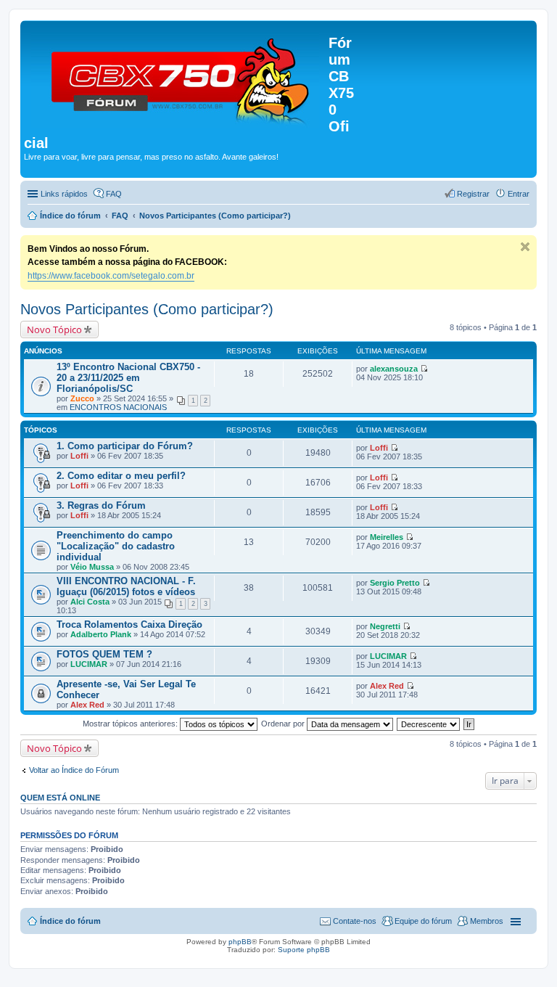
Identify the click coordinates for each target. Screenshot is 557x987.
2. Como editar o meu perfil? (121, 475)
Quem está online (60, 797)
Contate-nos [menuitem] (354, 921)
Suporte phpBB (304, 950)
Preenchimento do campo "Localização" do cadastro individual (116, 546)
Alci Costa (90, 601)
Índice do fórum (70, 921)
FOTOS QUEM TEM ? (104, 654)
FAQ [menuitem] (114, 193)
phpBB (240, 942)
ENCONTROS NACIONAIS (118, 407)
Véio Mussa (92, 566)
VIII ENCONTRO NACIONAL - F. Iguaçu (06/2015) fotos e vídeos (126, 586)
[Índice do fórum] (176, 76)
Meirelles (386, 537)
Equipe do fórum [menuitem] (423, 921)
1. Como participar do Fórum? (125, 446)
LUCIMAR (88, 664)
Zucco (82, 398)
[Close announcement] (525, 246)
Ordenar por (284, 723)
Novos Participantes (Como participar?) (146, 309)
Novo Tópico (54, 329)
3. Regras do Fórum (101, 505)
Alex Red (87, 704)
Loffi (79, 455)
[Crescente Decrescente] (429, 723)
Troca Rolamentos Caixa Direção (129, 624)
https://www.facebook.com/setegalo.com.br (111, 276)
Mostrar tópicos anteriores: (131, 723)
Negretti (385, 626)
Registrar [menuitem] (473, 193)
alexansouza (394, 368)
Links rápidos (64, 193)
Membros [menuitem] (486, 921)
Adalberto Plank (100, 634)
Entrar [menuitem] (518, 193)
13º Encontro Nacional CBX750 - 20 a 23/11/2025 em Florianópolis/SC (128, 377)
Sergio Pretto (395, 582)
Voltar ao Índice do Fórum (74, 770)
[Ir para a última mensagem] (424, 368)
